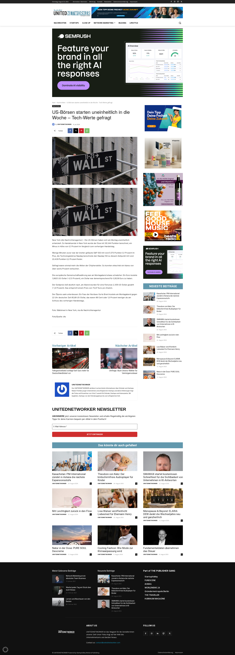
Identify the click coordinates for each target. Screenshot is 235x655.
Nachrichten (61, 103)
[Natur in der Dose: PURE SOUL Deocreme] (149, 375)
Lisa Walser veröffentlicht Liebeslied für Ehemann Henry (115, 513)
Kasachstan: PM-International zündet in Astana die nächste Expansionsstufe (168, 296)
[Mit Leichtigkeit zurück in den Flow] (149, 338)
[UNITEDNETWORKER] (53, 124)
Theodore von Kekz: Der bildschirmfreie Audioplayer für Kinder (169, 308)
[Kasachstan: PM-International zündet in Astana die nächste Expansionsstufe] (149, 296)
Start (53, 103)
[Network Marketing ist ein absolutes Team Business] (58, 579)
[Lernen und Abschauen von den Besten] (58, 602)
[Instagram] (174, 1)
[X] (181, 1)
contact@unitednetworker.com (108, 642)
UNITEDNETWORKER (64, 124)
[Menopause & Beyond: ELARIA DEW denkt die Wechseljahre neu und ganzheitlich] (149, 362)
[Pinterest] (81, 130)
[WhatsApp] (87, 130)
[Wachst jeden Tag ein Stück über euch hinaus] (58, 590)
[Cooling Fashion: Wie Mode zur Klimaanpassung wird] (117, 535)
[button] (180, 23)
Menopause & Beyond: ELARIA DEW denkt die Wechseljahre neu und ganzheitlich (169, 361)
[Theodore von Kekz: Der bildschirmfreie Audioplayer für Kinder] (149, 309)
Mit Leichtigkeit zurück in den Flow (72, 511)
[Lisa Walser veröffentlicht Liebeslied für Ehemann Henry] (149, 350)
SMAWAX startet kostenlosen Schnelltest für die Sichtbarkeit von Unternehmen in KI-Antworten (163, 477)
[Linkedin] (157, 633)
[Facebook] (171, 1)
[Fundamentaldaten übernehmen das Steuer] (163, 535)
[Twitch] (178, 1)
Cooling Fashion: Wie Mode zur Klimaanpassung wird (115, 550)
